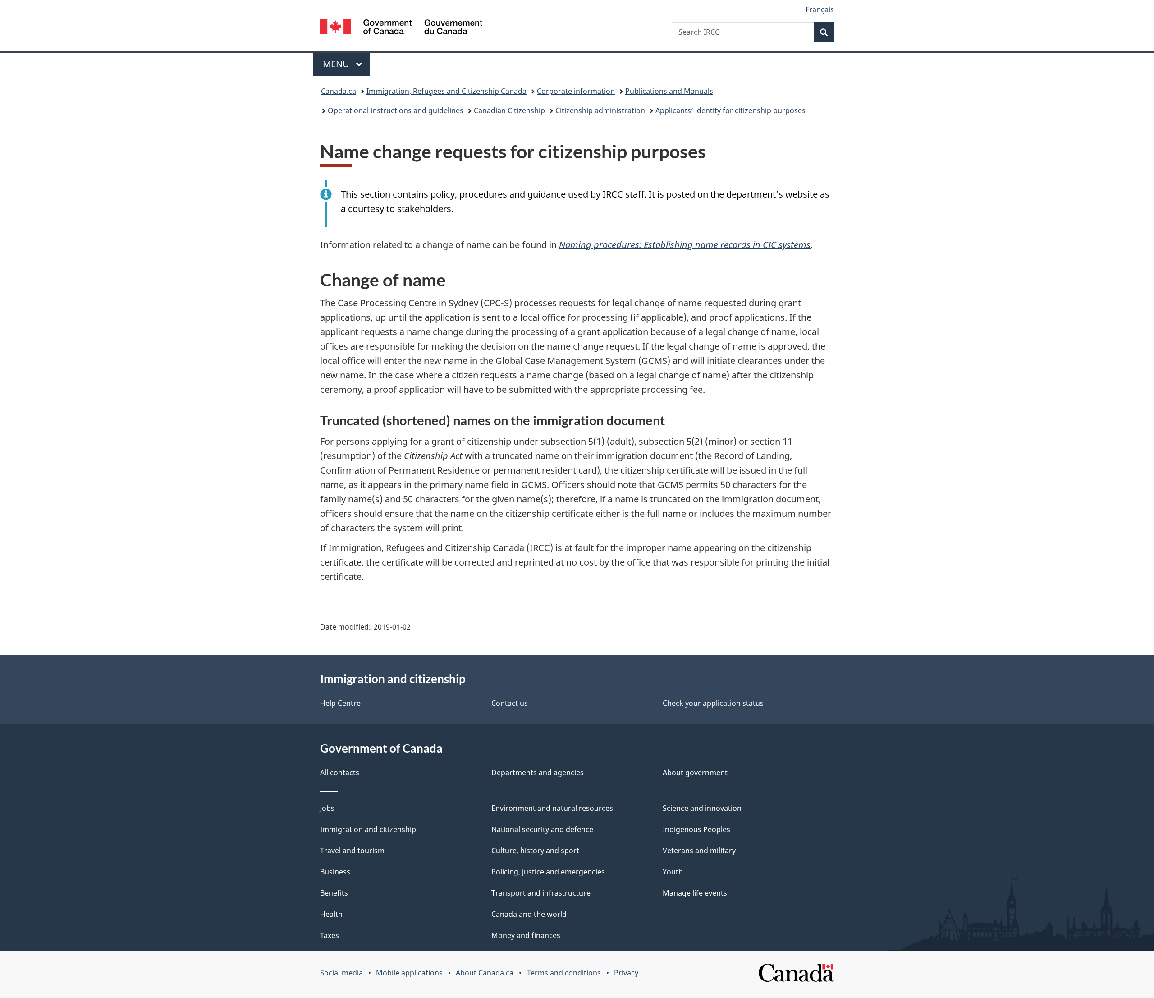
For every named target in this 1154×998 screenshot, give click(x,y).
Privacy (626, 973)
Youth (673, 872)
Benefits (334, 893)
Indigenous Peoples (696, 829)
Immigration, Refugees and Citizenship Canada (446, 91)
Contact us (509, 703)
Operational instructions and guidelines (395, 110)
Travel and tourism (352, 850)
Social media (341, 973)
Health (331, 914)
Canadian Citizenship (509, 110)
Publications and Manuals (669, 91)
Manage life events (695, 893)
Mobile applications (409, 973)
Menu (337, 64)
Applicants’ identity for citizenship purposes (730, 110)
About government (695, 772)
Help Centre (340, 703)
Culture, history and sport (535, 850)
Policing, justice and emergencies (548, 872)
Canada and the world (529, 914)
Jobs (327, 808)
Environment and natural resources (552, 808)
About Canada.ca (484, 973)
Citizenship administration (600, 110)
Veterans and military (699, 850)
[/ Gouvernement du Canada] (401, 28)
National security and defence (542, 829)
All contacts (339, 772)
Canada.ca (338, 91)
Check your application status (713, 703)
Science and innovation (702, 808)
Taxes (329, 935)
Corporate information (576, 91)
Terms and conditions (564, 973)
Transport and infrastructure (541, 893)
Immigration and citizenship (368, 829)
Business (335, 872)
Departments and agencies (537, 772)
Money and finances (525, 935)
